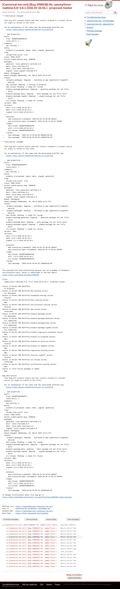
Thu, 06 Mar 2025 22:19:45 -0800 (28, 12)
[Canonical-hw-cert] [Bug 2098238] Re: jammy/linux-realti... (32, 525)
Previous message (11, 519)
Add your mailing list (29, 584)
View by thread (31, 519)
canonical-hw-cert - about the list (100, 24)
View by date (51, 519)
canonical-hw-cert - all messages (100, 21)
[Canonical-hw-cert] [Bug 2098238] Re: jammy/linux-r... (34, 528)
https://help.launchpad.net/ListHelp (31, 513)
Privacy (57, 584)
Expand (90, 27)
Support (49, 584)
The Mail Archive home (96, 17)
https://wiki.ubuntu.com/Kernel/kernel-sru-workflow (29, 30)
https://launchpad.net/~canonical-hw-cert (34, 506)
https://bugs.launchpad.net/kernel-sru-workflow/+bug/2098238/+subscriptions (37, 497)
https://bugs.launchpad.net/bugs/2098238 (20, 275)
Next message (73, 519)
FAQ (41, 584)
